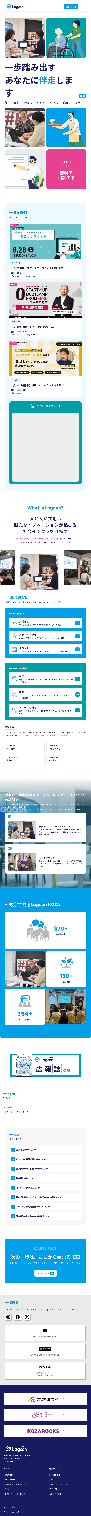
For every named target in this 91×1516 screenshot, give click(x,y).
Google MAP (8, 1461)
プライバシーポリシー (11, 1507)
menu (82, 6)
